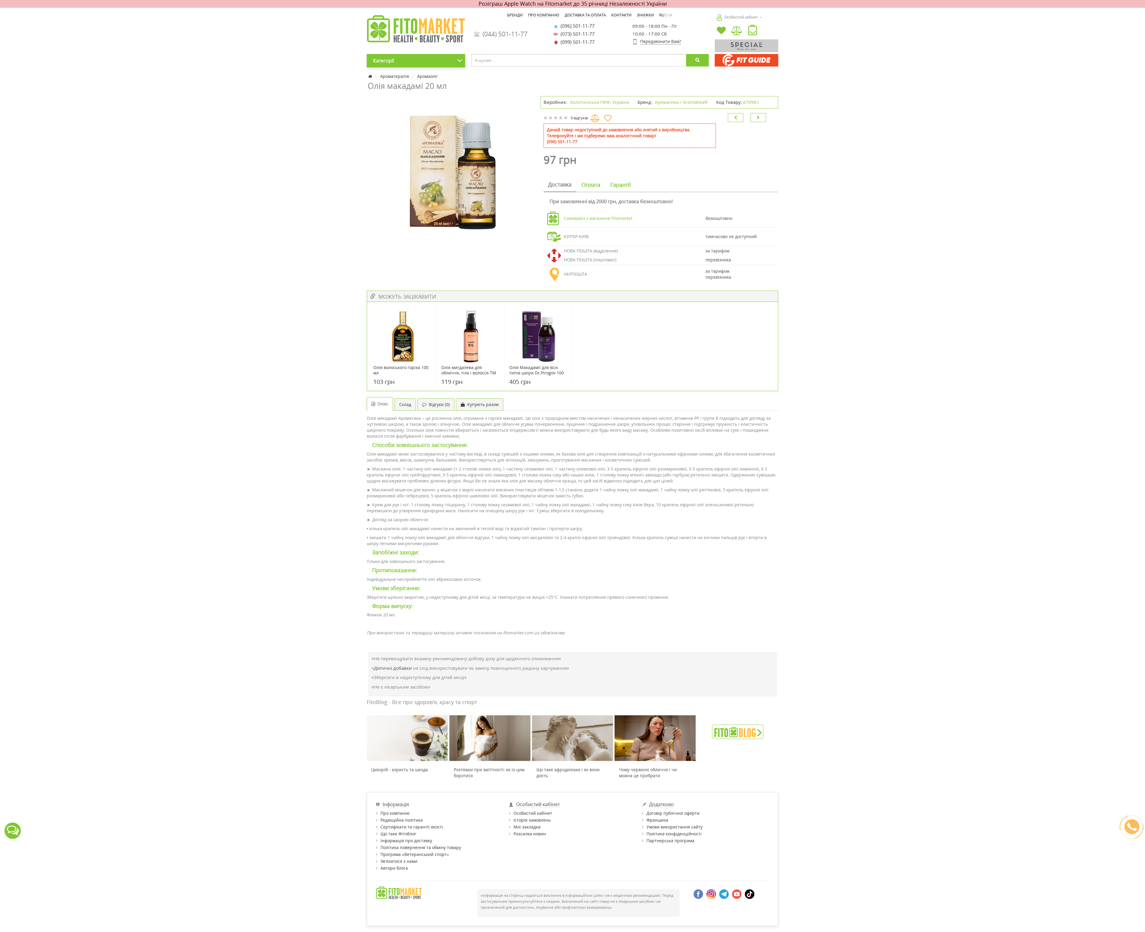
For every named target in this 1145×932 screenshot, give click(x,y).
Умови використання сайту (674, 827)
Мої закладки (527, 827)
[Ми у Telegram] (724, 893)
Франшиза (657, 820)
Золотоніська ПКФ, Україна (599, 102)
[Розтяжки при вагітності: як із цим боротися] (489, 738)
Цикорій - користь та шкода (399, 769)
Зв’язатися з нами (398, 861)
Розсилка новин (529, 834)
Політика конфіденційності (674, 834)
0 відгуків (579, 118)
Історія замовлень (532, 820)
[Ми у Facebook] (698, 893)
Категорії (383, 60)
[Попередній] (735, 117)
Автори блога (394, 868)
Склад (405, 404)
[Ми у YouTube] (737, 893)
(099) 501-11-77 (576, 42)
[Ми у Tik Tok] (749, 893)
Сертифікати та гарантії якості (411, 827)
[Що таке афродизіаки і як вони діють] (572, 738)
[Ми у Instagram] (711, 893)
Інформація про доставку (406, 840)
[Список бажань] (721, 31)
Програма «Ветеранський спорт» (414, 854)
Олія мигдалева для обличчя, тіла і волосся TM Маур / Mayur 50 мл (468, 373)
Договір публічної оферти (673, 813)
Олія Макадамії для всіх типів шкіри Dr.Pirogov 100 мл (536, 373)
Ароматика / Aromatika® (681, 102)
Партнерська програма (670, 840)
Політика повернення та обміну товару (420, 847)
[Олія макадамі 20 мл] (450, 170)
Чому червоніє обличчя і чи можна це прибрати (648, 772)
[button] (752, 31)
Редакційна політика (401, 820)
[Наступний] (758, 117)
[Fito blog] (737, 731)
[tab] (560, 185)
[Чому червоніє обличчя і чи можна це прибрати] (655, 738)
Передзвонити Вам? (660, 41)
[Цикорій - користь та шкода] (407, 738)
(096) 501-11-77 (576, 26)
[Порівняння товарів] (737, 31)
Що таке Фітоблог (398, 834)
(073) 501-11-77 (576, 34)
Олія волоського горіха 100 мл (400, 370)
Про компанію (395, 813)
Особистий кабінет (532, 813)
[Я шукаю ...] (697, 60)
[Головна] (370, 76)
